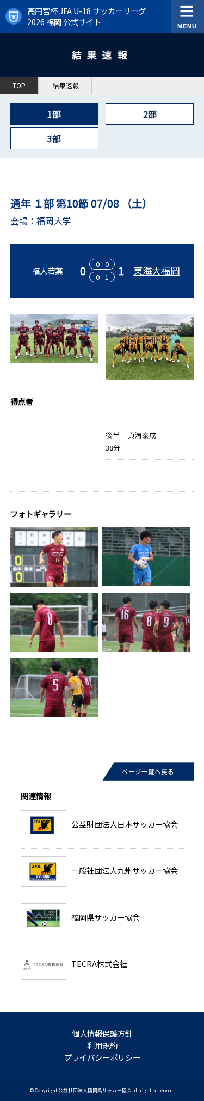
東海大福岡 (156, 270)
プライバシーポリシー (102, 1057)
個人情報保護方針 (102, 1033)
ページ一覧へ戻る (148, 771)
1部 (54, 113)
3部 (54, 138)
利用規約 (102, 1045)
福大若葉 (47, 270)
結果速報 (66, 85)
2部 (150, 113)
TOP (19, 85)
